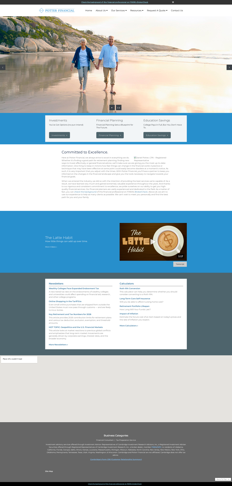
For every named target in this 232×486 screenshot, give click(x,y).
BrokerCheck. (141, 192)
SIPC (159, 447)
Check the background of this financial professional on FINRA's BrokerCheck (114, 2)
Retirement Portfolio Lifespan (134, 306)
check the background (85, 192)
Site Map (49, 471)
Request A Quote (156, 10)
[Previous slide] (2, 67)
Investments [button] (58, 135)
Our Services (118, 10)
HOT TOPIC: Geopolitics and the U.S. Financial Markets (76, 327)
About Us (101, 10)
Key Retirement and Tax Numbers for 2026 (70, 314)
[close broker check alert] (173, 2)
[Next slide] (229, 67)
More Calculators (129, 326)
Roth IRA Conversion (130, 288)
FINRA (154, 447)
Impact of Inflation (129, 314)
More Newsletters (58, 344)
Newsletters (56, 283)
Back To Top (222, 479)
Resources (135, 10)
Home (88, 10)
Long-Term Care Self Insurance (135, 298)
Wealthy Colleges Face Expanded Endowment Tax (74, 288)
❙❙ (118, 107)
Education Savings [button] (156, 135)
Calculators (127, 283)
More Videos (51, 247)
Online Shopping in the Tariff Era (65, 301)
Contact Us (177, 10)
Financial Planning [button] (109, 135)
